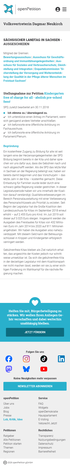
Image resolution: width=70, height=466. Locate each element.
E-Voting (43, 419)
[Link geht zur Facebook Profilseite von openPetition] (8, 358)
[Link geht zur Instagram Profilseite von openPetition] (26, 358)
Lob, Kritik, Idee (13, 419)
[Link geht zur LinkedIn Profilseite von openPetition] (61, 358)
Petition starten (12, 443)
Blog (6, 411)
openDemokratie (48, 411)
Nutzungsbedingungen (52, 439)
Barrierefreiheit (47, 451)
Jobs (6, 407)
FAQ (40, 403)
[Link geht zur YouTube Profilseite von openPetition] (43, 368)
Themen (8, 447)
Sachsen (53, 40)
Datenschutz (45, 443)
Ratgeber (8, 435)
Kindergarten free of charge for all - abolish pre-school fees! (33, 97)
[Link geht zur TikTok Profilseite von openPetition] (43, 358)
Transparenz (45, 435)
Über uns (8, 403)
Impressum (45, 447)
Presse (7, 415)
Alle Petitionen (12, 439)
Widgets (43, 407)
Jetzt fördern (35, 332)
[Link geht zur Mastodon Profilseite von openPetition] (8, 368)
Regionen (9, 451)
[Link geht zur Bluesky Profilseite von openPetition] (26, 368)
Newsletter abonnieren (35, 386)
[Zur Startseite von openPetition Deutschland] (22, 9)
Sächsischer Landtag (22, 40)
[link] (64, 9)
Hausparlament (47, 415)
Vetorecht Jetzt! (47, 423)
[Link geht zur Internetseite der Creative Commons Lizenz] (5, 462)
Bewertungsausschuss (17, 57)
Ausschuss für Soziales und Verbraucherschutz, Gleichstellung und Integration (34, 65)
